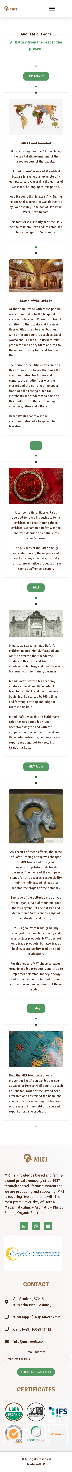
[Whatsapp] (24, 1226)
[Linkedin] (48, 1226)
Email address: (36, 1352)
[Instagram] (36, 1226)
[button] (52, 8)
